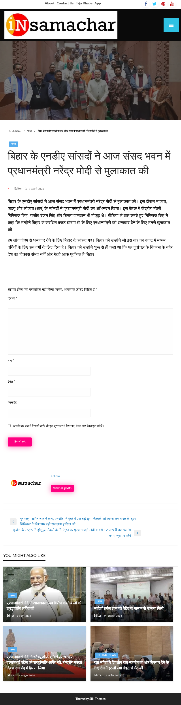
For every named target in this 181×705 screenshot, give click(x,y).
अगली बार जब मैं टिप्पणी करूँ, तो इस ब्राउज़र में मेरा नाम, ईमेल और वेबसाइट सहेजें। (58, 426)
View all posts (62, 488)
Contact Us (65, 3)
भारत (29, 131)
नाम (11, 360)
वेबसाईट (12, 402)
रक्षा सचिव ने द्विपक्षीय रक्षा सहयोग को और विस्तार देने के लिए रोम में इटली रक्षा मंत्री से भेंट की (131, 665)
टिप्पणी (12, 298)
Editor (18, 188)
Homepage (14, 131)
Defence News (107, 655)
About (50, 3)
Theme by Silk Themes (90, 699)
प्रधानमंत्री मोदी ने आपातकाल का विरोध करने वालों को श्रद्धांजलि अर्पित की (44, 606)
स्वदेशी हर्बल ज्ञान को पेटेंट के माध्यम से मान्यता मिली (129, 609)
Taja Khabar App (88, 3)
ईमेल (11, 381)
